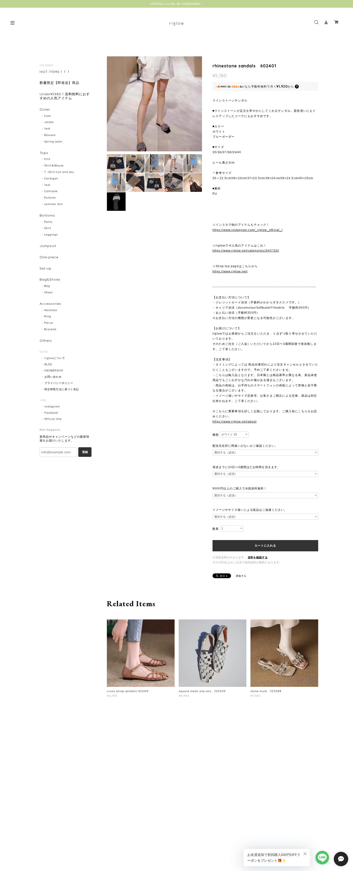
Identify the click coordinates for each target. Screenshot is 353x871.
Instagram (52, 406)
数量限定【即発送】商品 (59, 83)
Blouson (50, 135)
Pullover (50, 197)
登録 (85, 452)
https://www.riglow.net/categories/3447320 (246, 250)
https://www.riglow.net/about (235, 421)
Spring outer (53, 141)
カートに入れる (265, 545)
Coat (47, 116)
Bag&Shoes (50, 279)
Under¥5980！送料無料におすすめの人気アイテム (65, 96)
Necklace (50, 310)
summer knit (53, 204)
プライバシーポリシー (58, 383)
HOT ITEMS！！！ (55, 72)
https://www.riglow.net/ (230, 271)
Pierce (48, 322)
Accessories (50, 304)
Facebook (51, 412)
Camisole (51, 191)
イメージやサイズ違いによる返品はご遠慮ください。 (250, 510)
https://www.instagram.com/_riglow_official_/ (248, 230)
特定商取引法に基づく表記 (61, 389)
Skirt (47, 228)
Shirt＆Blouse (54, 165)
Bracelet (50, 329)
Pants (48, 222)
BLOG (48, 364)
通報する (241, 575)
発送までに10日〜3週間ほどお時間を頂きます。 (246, 467)
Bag (47, 286)
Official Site (52, 419)
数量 (216, 528)
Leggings (51, 234)
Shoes (48, 292)
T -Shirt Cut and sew (59, 172)
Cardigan (51, 178)
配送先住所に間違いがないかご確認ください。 (245, 445)
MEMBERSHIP (53, 370)
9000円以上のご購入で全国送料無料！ (240, 488)
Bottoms (47, 215)
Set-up (45, 268)
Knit (47, 159)
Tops (44, 153)
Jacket (49, 122)
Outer (45, 109)
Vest (47, 128)
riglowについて (54, 358)
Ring (47, 316)
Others (46, 341)
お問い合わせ (53, 376)
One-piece (49, 257)
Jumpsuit (48, 246)
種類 (216, 434)
